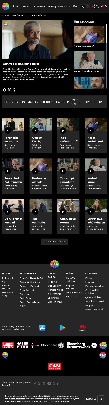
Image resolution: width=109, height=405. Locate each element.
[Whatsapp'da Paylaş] (14, 90)
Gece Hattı (25, 294)
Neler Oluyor (54, 293)
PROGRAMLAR (26, 6)
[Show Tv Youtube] (49, 383)
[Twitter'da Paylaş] (9, 89)
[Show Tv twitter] (39, 383)
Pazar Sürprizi (27, 290)
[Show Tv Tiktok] (58, 383)
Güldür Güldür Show (30, 282)
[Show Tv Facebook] (34, 383)
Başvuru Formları (70, 287)
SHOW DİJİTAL (64, 6)
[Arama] (105, 6)
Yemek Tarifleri (74, 292)
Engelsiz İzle (72, 296)
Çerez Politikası (17, 398)
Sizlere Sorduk (55, 301)
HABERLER (62, 102)
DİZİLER (15, 6)
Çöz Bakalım (54, 285)
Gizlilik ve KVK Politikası (92, 292)
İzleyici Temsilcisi (94, 309)
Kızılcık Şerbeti (6, 287)
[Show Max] (103, 355)
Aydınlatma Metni (53, 398)
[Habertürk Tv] (22, 345)
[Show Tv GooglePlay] (62, 328)
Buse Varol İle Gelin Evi (31, 278)
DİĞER (74, 6)
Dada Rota (25, 298)
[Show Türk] (5, 355)
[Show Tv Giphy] (54, 383)
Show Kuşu (53, 297)
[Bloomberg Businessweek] (82, 345)
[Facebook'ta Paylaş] (4, 89)
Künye (88, 278)
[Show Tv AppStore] (42, 328)
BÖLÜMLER (11, 102)
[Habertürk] (8, 345)
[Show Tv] (5, 6)
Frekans (89, 282)
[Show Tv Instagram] (44, 383)
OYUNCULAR (94, 102)
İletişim (89, 305)
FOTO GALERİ (75, 102)
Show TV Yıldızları (70, 280)
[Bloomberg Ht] (52, 345)
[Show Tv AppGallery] (83, 328)
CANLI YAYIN (96, 6)
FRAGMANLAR (29, 102)
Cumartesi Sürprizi (29, 286)
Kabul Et (91, 398)
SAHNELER (47, 102)
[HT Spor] (35, 345)
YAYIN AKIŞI (51, 6)
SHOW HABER (39, 6)
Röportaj (52, 281)
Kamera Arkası (55, 289)
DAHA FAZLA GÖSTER (54, 241)
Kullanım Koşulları (94, 286)
